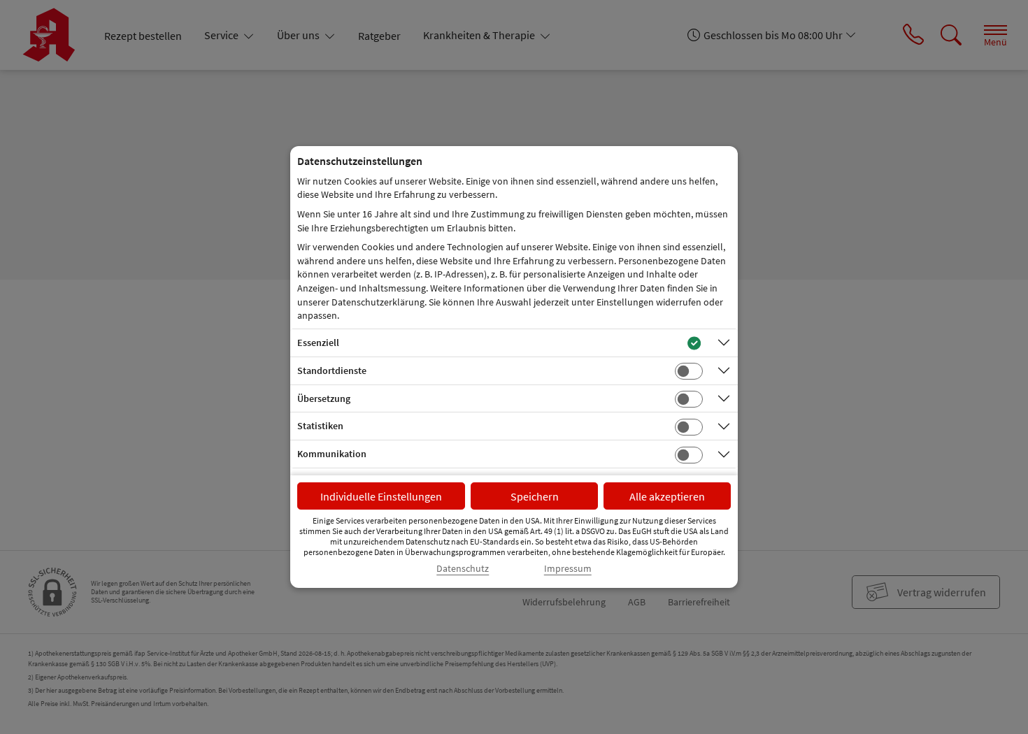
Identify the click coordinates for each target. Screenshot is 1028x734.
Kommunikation (331, 453)
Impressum (568, 569)
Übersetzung (323, 398)
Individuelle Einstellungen (381, 496)
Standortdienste (331, 370)
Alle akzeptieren (667, 496)
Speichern (535, 496)
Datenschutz (462, 569)
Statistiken (320, 425)
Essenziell (318, 342)
